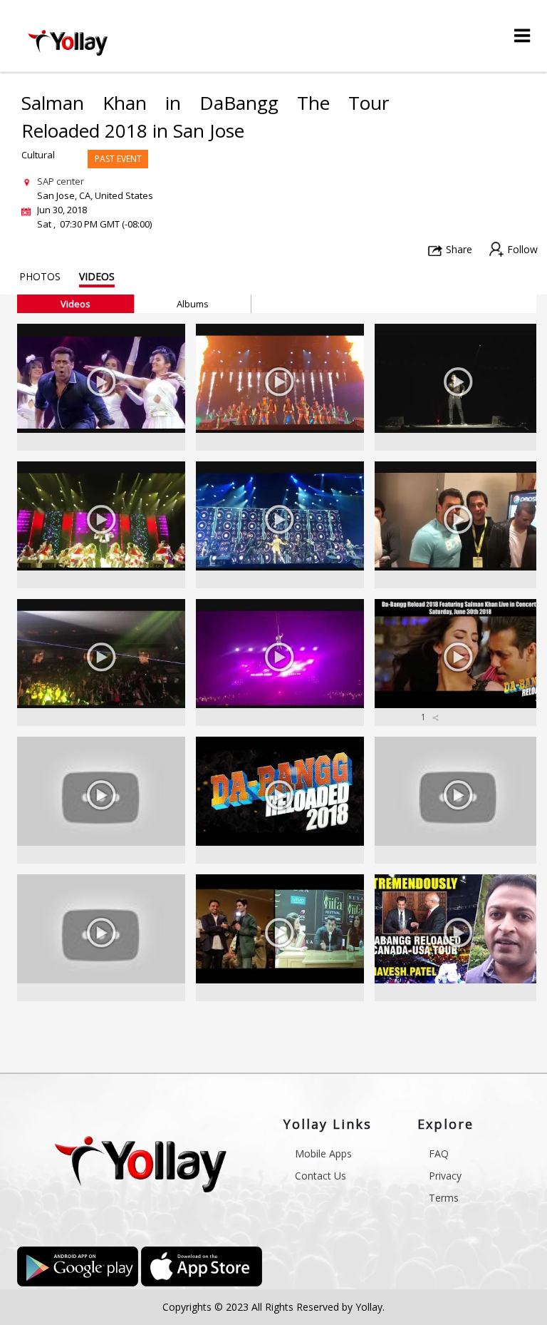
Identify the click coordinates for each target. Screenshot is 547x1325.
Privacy (445, 1175)
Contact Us (320, 1175)
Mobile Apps (323, 1153)
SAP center (60, 181)
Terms (444, 1197)
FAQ (439, 1153)
